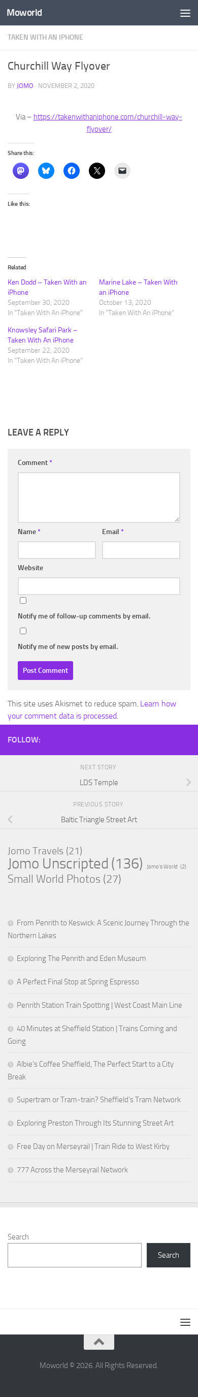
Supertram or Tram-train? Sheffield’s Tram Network (99, 1099)
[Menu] (185, 12)
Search (18, 1236)
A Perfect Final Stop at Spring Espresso (78, 981)
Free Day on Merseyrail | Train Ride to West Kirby (93, 1146)
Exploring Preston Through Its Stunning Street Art (95, 1123)
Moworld (24, 12)
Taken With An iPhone (45, 37)
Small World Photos (64, 879)
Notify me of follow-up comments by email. (84, 616)
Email (113, 531)
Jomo (25, 85)
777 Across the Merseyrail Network (72, 1169)
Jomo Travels (45, 851)
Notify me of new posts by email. (68, 646)
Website (30, 568)
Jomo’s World (166, 866)
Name (29, 531)
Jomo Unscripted (75, 864)
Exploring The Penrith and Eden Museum (81, 958)
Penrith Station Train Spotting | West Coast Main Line (99, 1005)
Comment (35, 462)
